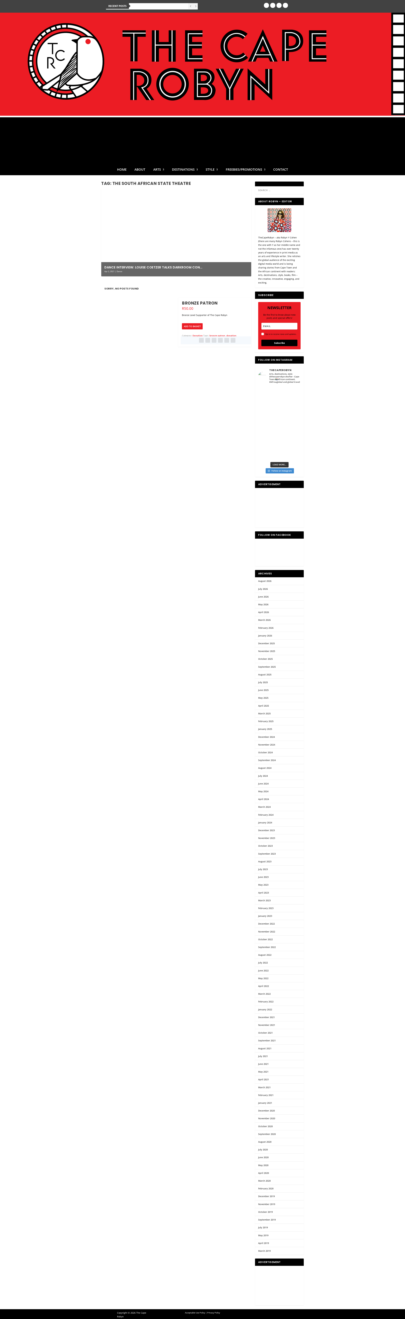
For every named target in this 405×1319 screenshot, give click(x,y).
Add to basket (192, 326)
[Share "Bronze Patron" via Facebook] (201, 340)
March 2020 (264, 1180)
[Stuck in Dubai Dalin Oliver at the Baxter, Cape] (290, 429)
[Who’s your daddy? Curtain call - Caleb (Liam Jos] (268, 393)
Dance (119, 271)
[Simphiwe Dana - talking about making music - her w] (290, 417)
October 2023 (265, 845)
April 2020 (263, 1172)
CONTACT (280, 170)
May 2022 (263, 978)
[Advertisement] (202, 139)
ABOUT (139, 170)
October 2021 (265, 1032)
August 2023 (264, 861)
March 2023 (264, 900)
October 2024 (265, 752)
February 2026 (266, 627)
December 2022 (266, 923)
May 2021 (263, 1071)
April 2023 (263, 892)
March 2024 (264, 806)
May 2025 (263, 697)
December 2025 (266, 643)
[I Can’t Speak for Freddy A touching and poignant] (290, 393)
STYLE (210, 170)
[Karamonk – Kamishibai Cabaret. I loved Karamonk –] (290, 441)
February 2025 (266, 721)
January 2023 (265, 915)
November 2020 (266, 1118)
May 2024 (263, 791)
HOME (122, 170)
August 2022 (264, 954)
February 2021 (266, 1095)
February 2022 (266, 1001)
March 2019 (264, 1250)
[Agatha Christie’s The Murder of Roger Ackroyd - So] (268, 441)
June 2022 (263, 970)
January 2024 (265, 822)
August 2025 (264, 674)
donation (231, 335)
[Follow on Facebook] (266, 5)
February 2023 (266, 908)
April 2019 (263, 1243)
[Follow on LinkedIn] (285, 5)
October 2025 (265, 658)
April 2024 (263, 799)
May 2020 (263, 1165)
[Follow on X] (279, 5)
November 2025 (266, 651)
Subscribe (279, 342)
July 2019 (263, 1227)
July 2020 (263, 1149)
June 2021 (263, 1063)
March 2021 (264, 1087)
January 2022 (265, 1009)
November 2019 (266, 1204)
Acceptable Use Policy (195, 1312)
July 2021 (263, 1056)
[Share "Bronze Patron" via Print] (233, 340)
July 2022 (263, 962)
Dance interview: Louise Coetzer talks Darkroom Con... (153, 267)
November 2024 (266, 744)
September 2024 (267, 760)
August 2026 (264, 580)
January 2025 (265, 728)
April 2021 (263, 1079)
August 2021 (264, 1048)
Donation (198, 335)
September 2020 (267, 1134)
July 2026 (263, 588)
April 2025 (263, 705)
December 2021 (266, 1017)
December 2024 (266, 736)
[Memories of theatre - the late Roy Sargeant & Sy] (268, 417)
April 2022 (263, 986)
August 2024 (264, 767)
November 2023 (266, 838)
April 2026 (263, 612)
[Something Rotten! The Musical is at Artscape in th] (268, 453)
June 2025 (263, 690)
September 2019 (267, 1219)
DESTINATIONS (183, 170)
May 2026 (263, 604)
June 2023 (263, 876)
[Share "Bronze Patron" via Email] (226, 340)
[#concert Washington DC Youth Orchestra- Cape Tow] (290, 453)
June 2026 (263, 596)
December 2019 (266, 1196)
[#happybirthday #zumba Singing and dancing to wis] (268, 405)
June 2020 (263, 1157)
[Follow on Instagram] (272, 5)
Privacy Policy (213, 1312)
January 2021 (265, 1102)
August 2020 (264, 1141)
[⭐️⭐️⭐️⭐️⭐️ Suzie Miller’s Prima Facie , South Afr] (290, 405)
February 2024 (266, 814)
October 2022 (265, 939)
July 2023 (263, 869)
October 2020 (265, 1126)
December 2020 (266, 1110)
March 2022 (264, 993)
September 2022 (267, 947)
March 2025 (264, 713)
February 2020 (266, 1188)
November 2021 (266, 1024)
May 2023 (263, 884)
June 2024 (263, 783)
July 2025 (263, 682)
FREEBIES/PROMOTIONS (244, 170)
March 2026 (264, 619)
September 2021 (267, 1040)
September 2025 (267, 666)
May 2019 (263, 1235)
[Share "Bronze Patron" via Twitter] (207, 340)
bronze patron (217, 335)
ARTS (157, 170)
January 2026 (265, 635)
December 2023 (266, 830)
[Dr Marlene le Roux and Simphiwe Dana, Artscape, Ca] (268, 429)
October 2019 (265, 1211)
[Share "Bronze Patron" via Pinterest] (214, 340)
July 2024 (263, 775)
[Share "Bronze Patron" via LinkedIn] (220, 340)
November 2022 (266, 931)
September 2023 (267, 853)
